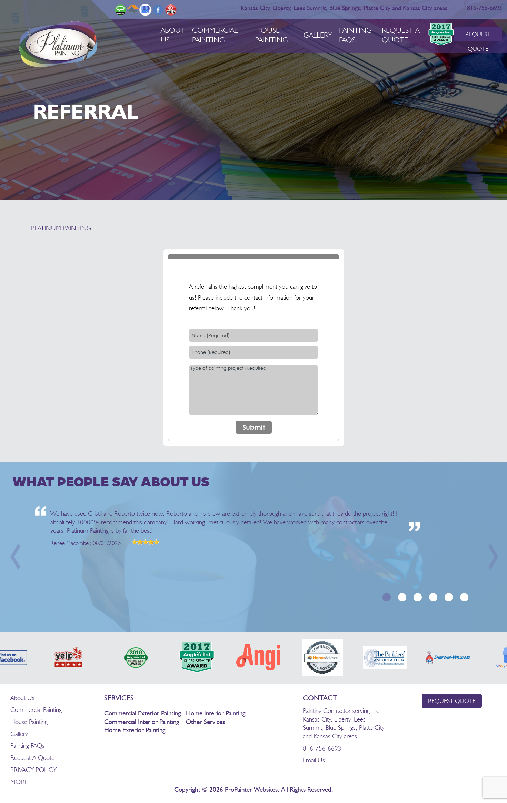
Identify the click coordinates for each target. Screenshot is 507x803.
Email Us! (315, 760)
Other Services (205, 722)
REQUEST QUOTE (477, 35)
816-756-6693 (485, 8)
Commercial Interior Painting (141, 722)
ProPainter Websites (251, 789)
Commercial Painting (36, 709)
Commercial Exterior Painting (142, 713)
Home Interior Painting (215, 713)
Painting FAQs (27, 745)
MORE (19, 781)
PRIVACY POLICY (33, 769)
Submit (253, 427)
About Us (22, 698)
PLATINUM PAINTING (61, 228)
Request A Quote (32, 757)
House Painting (29, 721)
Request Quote (452, 700)
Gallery (318, 34)
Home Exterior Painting (134, 730)
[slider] (145, 542)
